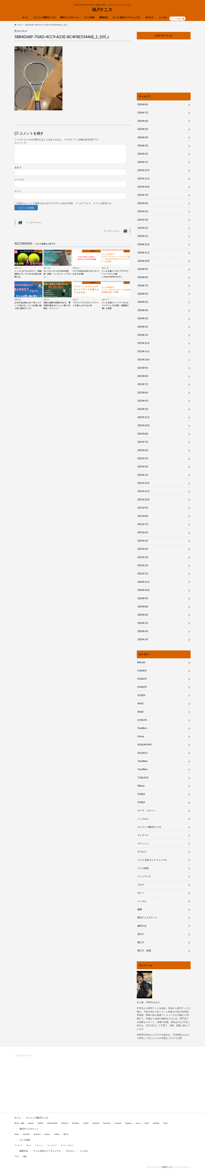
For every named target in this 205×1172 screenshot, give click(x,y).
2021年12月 (143, 483)
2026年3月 (142, 145)
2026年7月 (142, 112)
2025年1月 (142, 236)
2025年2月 (142, 227)
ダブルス (149, 17)
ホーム (25, 17)
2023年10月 (143, 359)
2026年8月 (142, 104)
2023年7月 (142, 384)
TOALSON (142, 777)
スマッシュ (143, 843)
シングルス (143, 818)
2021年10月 (143, 499)
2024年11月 (143, 252)
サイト (17, 191)
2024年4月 (142, 310)
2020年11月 (143, 581)
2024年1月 (142, 334)
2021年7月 (142, 524)
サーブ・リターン (146, 810)
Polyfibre (142, 728)
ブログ (140, 884)
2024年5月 (142, 301)
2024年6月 (142, 293)
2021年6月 (142, 532)
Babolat (141, 662)
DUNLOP (142, 678)
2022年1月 (142, 474)
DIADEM (142, 670)
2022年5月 (142, 458)
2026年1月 (142, 162)
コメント (20, 142)
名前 (18, 167)
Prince (140, 736)
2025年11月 (143, 178)
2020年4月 (142, 631)
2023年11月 (143, 351)
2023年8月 (142, 376)
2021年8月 (142, 516)
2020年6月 (142, 614)
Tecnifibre (142, 761)
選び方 (140, 942)
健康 (139, 909)
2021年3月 (142, 557)
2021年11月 (143, 491)
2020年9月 (142, 598)
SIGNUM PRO (144, 744)
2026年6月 (142, 120)
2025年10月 (143, 186)
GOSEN (141, 695)
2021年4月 (142, 548)
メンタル (163, 17)
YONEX (141, 794)
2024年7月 (142, 285)
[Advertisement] (164, 63)
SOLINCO (142, 753)
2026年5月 (142, 129)
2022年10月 (143, 425)
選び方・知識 (144, 950)
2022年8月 (142, 433)
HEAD (140, 703)
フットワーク (144, 876)
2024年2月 (142, 326)
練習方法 (103, 17)
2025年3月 (142, 219)
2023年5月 (142, 400)
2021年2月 (142, 565)
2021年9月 (142, 507)
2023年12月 (143, 343)
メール (19, 179)
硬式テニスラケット (69, 17)
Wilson (141, 785)
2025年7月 (142, 194)
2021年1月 (142, 573)
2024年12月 (143, 244)
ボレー (140, 892)
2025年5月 (142, 211)
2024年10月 (143, 260)
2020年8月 (142, 606)
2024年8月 (142, 277)
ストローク (143, 835)
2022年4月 (142, 466)
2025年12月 (143, 170)
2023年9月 (142, 367)
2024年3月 (142, 318)
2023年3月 (142, 409)
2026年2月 (142, 153)
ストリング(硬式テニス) (44, 17)
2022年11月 (143, 417)
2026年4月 (142, 137)
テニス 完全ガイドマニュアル (126, 17)
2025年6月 (142, 203)
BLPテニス (102, 9)
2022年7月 (142, 441)
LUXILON (142, 720)
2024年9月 (142, 269)
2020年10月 (143, 590)
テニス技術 (89, 17)
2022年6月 (142, 450)
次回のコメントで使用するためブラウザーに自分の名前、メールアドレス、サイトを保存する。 (65, 203)
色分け (141, 934)
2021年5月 (142, 540)
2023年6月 (142, 392)
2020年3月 (142, 639)
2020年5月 (142, 623)
